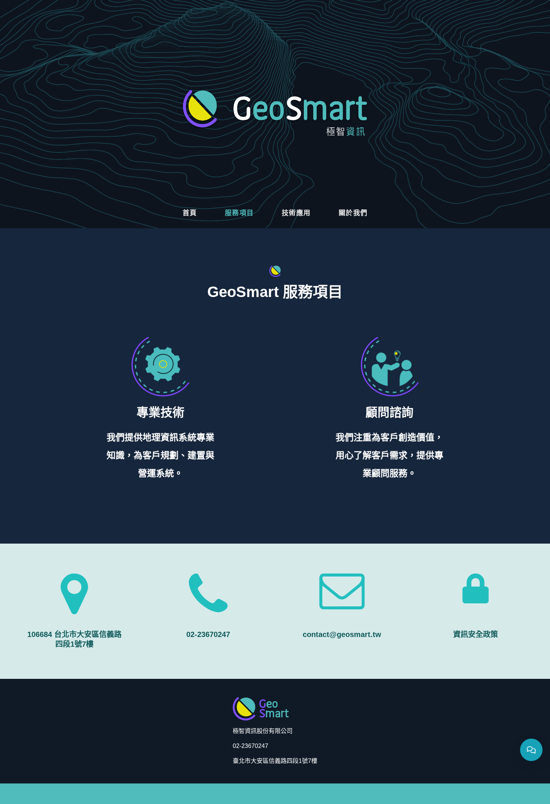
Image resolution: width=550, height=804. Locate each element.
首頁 (190, 213)
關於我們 (353, 213)
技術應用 (296, 213)
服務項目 (239, 213)
